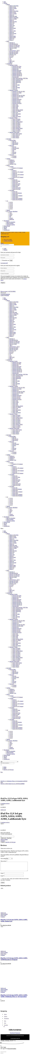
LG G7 (11, 208)
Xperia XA (14, 179)
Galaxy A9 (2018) (16, 116)
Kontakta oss (6, 230)
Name (2, 873)
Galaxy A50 (15, 108)
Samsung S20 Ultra (16, 70)
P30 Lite (14, 152)
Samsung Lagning (10, 224)
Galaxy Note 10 (16, 135)
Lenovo (11, 218)
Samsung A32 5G (16, 100)
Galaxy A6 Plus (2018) (17, 110)
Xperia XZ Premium (17, 193)
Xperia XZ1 (15, 194)
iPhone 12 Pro (12, 12)
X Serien (11, 166)
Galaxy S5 (14, 88)
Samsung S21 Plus (16, 67)
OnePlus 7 (11, 162)
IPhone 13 (11, 9)
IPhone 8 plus (12, 28)
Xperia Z (14, 170)
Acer (10, 212)
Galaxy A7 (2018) (16, 111)
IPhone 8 (11, 26)
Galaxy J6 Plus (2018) (17, 128)
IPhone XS (11, 23)
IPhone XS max (13, 21)
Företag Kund (6, 226)
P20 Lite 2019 (15, 148)
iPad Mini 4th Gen (13, 44)
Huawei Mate (12, 140)
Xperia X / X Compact (17, 168)
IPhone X (11, 24)
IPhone (8, 4)
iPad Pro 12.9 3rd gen (14, 46)
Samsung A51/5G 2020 (17, 96)
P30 (13, 150)
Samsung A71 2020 (16, 92)
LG (7, 201)
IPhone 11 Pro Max (13, 17)
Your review (4, 861)
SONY (8, 165)
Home (4, 767)
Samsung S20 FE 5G (17, 74)
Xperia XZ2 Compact (17, 198)
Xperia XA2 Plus (16, 189)
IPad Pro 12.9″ (12, 54)
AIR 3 (10, 49)
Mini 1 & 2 (11, 61)
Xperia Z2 (14, 173)
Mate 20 (14, 141)
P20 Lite (14, 146)
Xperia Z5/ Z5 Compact (17, 177)
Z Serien (11, 169)
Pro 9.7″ (11, 57)
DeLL (10, 215)
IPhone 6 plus (12, 36)
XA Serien (11, 178)
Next (2, 782)
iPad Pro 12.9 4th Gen (14, 45)
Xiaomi (8, 210)
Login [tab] (4, 248)
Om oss (5, 227)
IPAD (7, 41)
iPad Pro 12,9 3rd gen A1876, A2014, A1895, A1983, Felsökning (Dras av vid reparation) (14, 995)
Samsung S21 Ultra (16, 66)
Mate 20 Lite (15, 143)
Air (10, 58)
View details (3, 827)
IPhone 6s (11, 32)
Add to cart (3, 809)
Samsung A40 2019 (16, 99)
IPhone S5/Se (12, 37)
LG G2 (11, 202)
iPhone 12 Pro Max (13, 11)
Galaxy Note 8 (15, 137)
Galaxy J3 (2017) (16, 120)
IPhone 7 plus (12, 30)
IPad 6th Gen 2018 (13, 52)
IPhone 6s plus (12, 33)
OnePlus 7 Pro (12, 164)
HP (10, 216)
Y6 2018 (14, 156)
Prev (2, 772)
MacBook (11, 219)
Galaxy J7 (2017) (16, 131)
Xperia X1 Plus (15, 185)
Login (11, 260)
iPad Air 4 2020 (13, 48)
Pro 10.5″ (11, 55)
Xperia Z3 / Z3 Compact (18, 174)
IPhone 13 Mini (13, 8)
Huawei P (11, 145)
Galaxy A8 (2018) (16, 113)
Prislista (5, 3)
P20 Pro (14, 149)
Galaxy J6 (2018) (16, 127)
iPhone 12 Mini (12, 13)
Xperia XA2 (15, 186)
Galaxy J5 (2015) (16, 123)
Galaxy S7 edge (16, 84)
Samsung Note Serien (14, 132)
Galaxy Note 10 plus (17, 133)
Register (3, 282)
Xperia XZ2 (15, 197)
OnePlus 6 (11, 160)
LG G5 (11, 206)
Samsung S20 (15, 77)
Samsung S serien (13, 65)
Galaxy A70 (15, 112)
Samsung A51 (15, 98)
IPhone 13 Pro (12, 7)
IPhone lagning (9, 223)
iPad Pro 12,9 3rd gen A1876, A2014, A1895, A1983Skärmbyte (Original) (14, 958)
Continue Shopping (7, 240)
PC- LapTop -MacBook (11, 211)
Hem (4, 1)
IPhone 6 (11, 34)
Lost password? (4, 263)
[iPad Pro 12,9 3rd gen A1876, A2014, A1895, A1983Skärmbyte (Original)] (13, 948)
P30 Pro (14, 153)
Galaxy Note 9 (15, 136)
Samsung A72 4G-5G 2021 (18, 91)
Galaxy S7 (14, 83)
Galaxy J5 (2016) (16, 124)
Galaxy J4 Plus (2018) (17, 121)
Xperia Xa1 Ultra (16, 183)
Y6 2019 (14, 157)
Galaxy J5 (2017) (16, 125)
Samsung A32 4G (16, 102)
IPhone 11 (11, 20)
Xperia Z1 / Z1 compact (17, 172)
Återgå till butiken (12, 1048)
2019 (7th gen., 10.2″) (14, 50)
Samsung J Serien (13, 117)
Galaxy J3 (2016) (16, 119)
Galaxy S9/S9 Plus (16, 81)
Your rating (3, 858)
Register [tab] (5, 249)
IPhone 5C (11, 38)
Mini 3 (10, 62)
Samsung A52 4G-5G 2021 (18, 95)
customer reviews (5, 803)
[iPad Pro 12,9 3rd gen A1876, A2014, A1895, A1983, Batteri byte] (13, 910)
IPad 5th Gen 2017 (13, 53)
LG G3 (11, 203)
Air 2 (10, 59)
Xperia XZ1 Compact (17, 195)
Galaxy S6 (14, 86)
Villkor (5, 228)
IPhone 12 (11, 15)
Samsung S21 (15, 69)
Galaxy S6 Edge (16, 87)
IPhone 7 (11, 29)
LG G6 (11, 207)
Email (2, 876)
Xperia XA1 (15, 182)
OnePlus (8, 158)
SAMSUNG (9, 63)
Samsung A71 (15, 94)
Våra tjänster (6, 220)
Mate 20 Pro (15, 144)
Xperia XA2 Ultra (16, 187)
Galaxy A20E (15, 106)
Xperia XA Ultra (16, 181)
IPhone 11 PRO (13, 19)
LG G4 (11, 204)
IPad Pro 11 (12, 42)
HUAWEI (8, 139)
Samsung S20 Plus (16, 71)
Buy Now (9, 838)
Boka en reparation (10, 222)
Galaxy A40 (15, 107)
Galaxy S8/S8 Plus (16, 82)
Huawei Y (11, 154)
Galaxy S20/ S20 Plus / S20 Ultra (20, 78)
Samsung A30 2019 (16, 103)
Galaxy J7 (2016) (16, 129)
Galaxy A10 (15, 104)
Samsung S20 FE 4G (17, 75)
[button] (2, 243)
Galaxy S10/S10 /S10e (17, 79)
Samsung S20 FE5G (17, 73)
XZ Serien (11, 190)
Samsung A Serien (13, 90)
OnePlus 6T (12, 161)
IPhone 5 (11, 40)
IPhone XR (12, 25)
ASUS (10, 214)
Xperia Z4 (14, 175)
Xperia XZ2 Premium (17, 199)
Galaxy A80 (15, 115)
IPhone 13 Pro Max (13, 5)
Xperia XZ (14, 191)
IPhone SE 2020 (13, 16)
